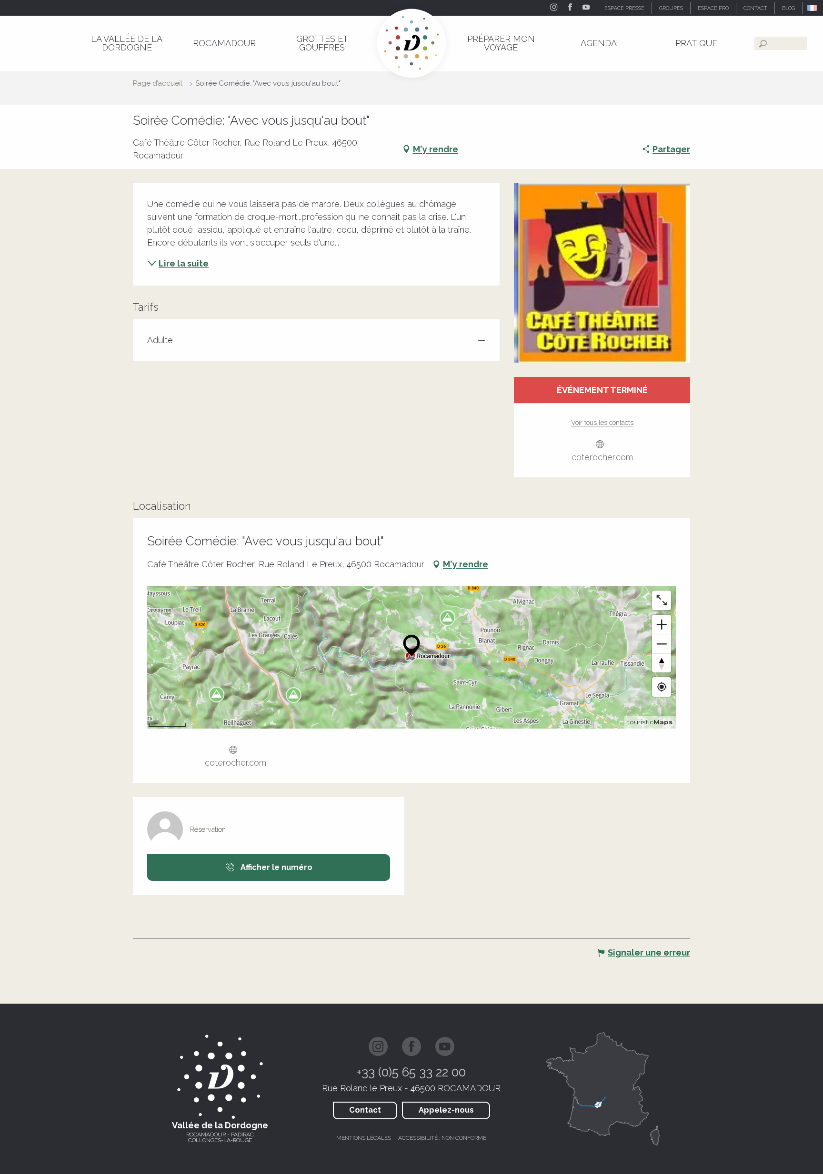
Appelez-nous (446, 1110)
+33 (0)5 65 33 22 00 (411, 1072)
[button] (813, 8)
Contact (365, 1110)
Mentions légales (363, 1138)
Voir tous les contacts (602, 422)
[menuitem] (126, 43)
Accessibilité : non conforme (442, 1138)
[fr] (813, 8)
